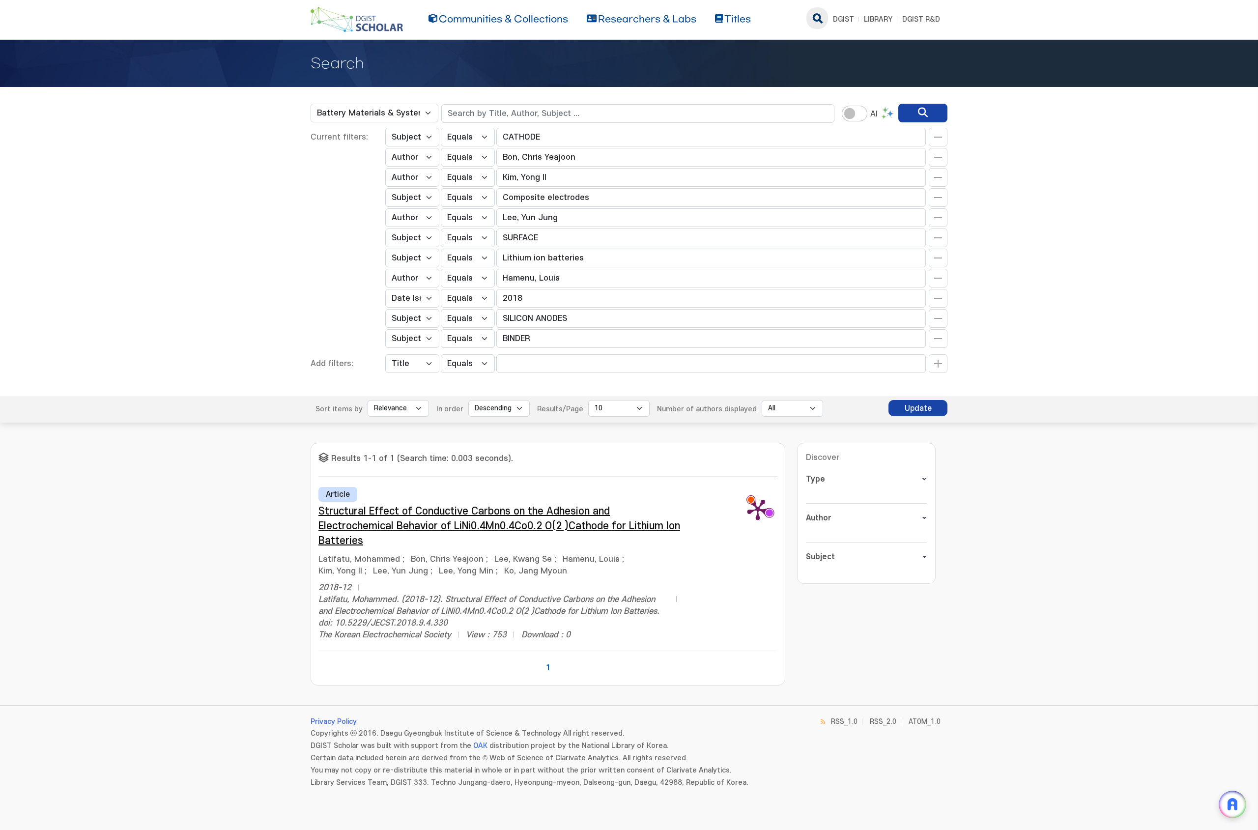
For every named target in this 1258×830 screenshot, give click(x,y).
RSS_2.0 (883, 721)
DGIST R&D (921, 19)
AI (874, 114)
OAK (480, 746)
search (817, 18)
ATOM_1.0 (925, 721)
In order (449, 409)
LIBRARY (878, 19)
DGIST (843, 19)
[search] (922, 113)
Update (918, 408)
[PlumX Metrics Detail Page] (757, 509)
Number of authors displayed (707, 409)
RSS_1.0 (844, 721)
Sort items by (339, 409)
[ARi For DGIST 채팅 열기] (1232, 804)
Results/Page (560, 409)
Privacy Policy (334, 721)
